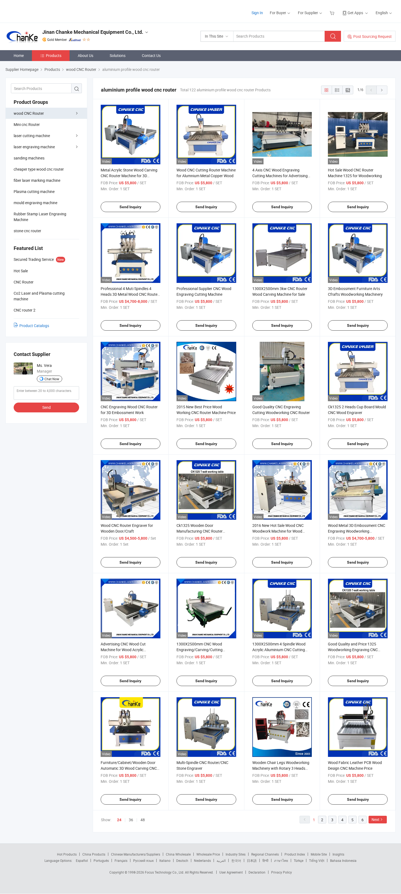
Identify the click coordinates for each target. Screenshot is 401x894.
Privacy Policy (281, 872)
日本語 (252, 860)
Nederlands (202, 860)
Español (82, 860)
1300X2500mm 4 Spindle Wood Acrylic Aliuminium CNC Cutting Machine (279, 649)
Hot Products (67, 854)
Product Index (295, 854)
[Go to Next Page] (382, 90)
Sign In (257, 12)
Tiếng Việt (316, 860)
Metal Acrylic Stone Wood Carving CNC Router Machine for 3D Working (129, 175)
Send (46, 407)
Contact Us (151, 55)
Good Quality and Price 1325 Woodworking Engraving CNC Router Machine (353, 649)
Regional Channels (265, 854)
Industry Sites (236, 854)
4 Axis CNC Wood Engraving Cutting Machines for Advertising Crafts (280, 175)
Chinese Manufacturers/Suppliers (135, 854)
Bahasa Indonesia (343, 860)
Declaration (257, 872)
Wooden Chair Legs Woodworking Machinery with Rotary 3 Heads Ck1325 (280, 768)
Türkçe (298, 860)
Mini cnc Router (27, 124)
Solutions (117, 55)
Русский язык (143, 860)
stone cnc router (27, 230)
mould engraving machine (35, 202)
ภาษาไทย (281, 860)
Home (19, 55)
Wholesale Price (208, 854)
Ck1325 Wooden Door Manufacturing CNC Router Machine (199, 531)
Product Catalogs (34, 325)
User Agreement (231, 872)
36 (131, 819)
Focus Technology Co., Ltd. (165, 872)
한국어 (236, 860)
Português (101, 860)
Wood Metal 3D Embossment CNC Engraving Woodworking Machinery (356, 531)
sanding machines (29, 158)
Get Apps (355, 12)
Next (375, 819)
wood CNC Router (29, 113)
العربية (221, 860)
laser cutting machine (32, 135)
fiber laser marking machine (37, 180)
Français (121, 860)
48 (142, 819)
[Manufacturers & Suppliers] (40, 10)
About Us (85, 55)
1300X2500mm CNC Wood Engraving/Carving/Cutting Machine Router (199, 649)
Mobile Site (319, 854)
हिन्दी (265, 860)
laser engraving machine (34, 146)
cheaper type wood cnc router (39, 169)
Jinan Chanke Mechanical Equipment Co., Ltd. (92, 32)
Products (53, 55)
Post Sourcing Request (372, 36)
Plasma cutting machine (34, 191)
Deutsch (182, 860)
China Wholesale (178, 854)
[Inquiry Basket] (333, 12)
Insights (338, 854)
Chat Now (51, 379)
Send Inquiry (130, 207)
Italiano (164, 860)
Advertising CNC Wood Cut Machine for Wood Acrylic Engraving (123, 649)
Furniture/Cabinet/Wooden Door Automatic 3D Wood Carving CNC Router (129, 768)
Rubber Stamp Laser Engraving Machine (40, 216)
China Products (93, 854)
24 (119, 820)
